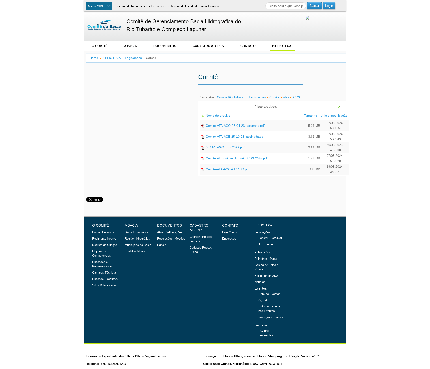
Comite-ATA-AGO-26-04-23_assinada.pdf (235, 125)
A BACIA (130, 46)
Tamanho (311, 115)
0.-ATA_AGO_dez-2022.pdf (225, 147)
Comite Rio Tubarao (231, 97)
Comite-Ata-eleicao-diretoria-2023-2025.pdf (237, 158)
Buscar (314, 5)
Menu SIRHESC (99, 6)
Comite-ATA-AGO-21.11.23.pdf (227, 169)
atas (286, 97)
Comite (274, 97)
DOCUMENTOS (164, 46)
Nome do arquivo (218, 115)
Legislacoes (257, 97)
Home (94, 58)
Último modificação (334, 115)
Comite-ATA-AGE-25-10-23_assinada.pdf (235, 136)
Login (329, 5)
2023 (296, 97)
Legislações (133, 58)
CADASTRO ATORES (208, 46)
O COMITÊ (100, 46)
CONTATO (248, 46)
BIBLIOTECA (281, 46)
